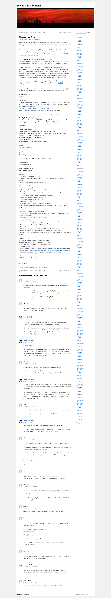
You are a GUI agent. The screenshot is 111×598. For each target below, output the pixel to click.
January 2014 (79, 257)
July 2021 (79, 126)
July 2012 (79, 283)
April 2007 (79, 375)
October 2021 (79, 121)
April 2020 (79, 148)
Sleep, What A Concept (65, 32)
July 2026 (79, 38)
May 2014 (79, 251)
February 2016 (80, 221)
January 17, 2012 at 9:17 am (29, 342)
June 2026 (79, 40)
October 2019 (79, 156)
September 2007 (80, 368)
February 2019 (80, 168)
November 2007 (80, 365)
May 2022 (79, 111)
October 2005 (79, 401)
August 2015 (79, 229)
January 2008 (79, 362)
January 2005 (79, 414)
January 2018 (79, 187)
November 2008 (80, 347)
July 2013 (79, 266)
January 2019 (79, 170)
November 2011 (80, 295)
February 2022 (80, 116)
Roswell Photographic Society (41, 61)
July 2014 (79, 248)
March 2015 (79, 237)
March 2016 (79, 219)
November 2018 (80, 172)
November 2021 (80, 120)
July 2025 (79, 56)
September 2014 (80, 245)
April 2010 (79, 323)
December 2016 (80, 206)
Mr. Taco (63, 61)
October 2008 (79, 349)
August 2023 (79, 89)
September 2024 (80, 70)
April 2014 (79, 253)
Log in (78, 423)
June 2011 (79, 302)
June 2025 (79, 57)
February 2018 (80, 186)
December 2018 (80, 171)
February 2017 (80, 203)
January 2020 (79, 152)
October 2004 (79, 419)
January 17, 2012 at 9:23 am (29, 363)
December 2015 (80, 223)
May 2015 (79, 234)
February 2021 (80, 133)
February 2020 (80, 151)
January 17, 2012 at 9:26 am (29, 381)
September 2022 (80, 105)
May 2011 (79, 304)
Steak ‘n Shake (55, 394)
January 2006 (79, 397)
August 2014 (79, 247)
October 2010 (79, 314)
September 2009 (80, 333)
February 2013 (80, 273)
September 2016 (80, 210)
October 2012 (79, 279)
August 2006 (79, 387)
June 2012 (79, 285)
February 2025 (80, 63)
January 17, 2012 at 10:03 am (30, 473)
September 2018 (80, 175)
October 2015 (79, 226)
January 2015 (79, 240)
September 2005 (80, 403)
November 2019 (80, 155)
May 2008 (79, 356)
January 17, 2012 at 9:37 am (29, 406)
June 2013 (79, 267)
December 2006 (80, 381)
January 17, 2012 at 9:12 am (29, 318)
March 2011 (79, 307)
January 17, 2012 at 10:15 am (30, 508)
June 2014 (79, 250)
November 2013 (80, 260)
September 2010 (80, 315)
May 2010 (79, 321)
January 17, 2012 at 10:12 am (30, 486)
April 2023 (79, 95)
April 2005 (79, 410)
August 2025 (79, 54)
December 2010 (80, 311)
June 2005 (79, 407)
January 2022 (79, 117)
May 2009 (79, 339)
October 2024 (79, 69)
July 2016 (79, 213)
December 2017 (80, 188)
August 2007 (79, 369)
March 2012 (79, 289)
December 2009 (80, 328)
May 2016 (79, 216)
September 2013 (80, 263)
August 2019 (79, 159)
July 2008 (79, 353)
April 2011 (79, 305)
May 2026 (79, 41)
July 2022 (79, 108)
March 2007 (79, 377)
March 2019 (79, 167)
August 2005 (79, 404)
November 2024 (80, 67)
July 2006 (79, 388)
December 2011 (80, 293)
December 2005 (80, 398)
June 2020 (79, 145)
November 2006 (80, 382)
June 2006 (79, 390)
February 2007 (80, 378)
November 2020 (80, 137)
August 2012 (79, 282)
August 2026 (79, 37)
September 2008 (80, 350)
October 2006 (79, 384)
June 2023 (79, 92)
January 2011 (79, 310)
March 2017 (79, 202)
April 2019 (79, 165)
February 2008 (80, 361)
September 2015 (80, 228)
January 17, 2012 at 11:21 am (30, 582)
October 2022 (79, 104)
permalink (44, 267)
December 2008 (80, 346)
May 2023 (79, 94)
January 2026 (79, 47)
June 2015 (79, 232)
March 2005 (79, 412)
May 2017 (79, 199)
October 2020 (79, 139)
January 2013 (79, 275)
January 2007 (79, 379)
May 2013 (79, 269)
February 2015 (80, 238)
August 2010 (79, 317)
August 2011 (79, 299)
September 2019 (80, 158)
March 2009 (79, 342)
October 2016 (79, 209)
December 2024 (80, 66)
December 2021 (80, 118)
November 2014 (80, 242)
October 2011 (79, 296)
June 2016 (79, 215)
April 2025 (79, 60)
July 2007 (79, 371)
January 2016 (79, 222)
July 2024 (79, 73)
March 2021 (79, 132)
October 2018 (79, 174)
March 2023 (79, 97)
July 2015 (79, 231)
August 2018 (79, 177)
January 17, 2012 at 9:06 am (29, 281)
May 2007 (79, 374)
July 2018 (79, 178)
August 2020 (79, 142)
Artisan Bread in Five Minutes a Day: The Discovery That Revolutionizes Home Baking (47, 250)
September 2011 (80, 298)
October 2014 (79, 244)
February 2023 (80, 98)
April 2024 (79, 78)
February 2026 (80, 46)
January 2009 (79, 344)
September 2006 (80, 385)
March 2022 (79, 114)
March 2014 (79, 254)
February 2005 (80, 413)
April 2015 (79, 235)
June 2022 (79, 110)
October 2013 (79, 261)
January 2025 (79, 65)
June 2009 (79, 337)
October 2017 (79, 191)
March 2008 (79, 359)
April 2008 (79, 358)
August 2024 (79, 72)
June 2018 (79, 180)
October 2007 (79, 366)
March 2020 (79, 149)
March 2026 (79, 44)
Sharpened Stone (26, 219)
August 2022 (79, 107)
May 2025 (79, 59)
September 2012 (80, 280)
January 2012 (79, 292)
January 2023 (79, 100)
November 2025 (80, 50)
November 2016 (80, 207)
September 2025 (80, 53)
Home (20, 27)
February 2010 (80, 326)
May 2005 (79, 409)
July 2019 (79, 161)
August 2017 (79, 194)
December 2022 (80, 101)
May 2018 (79, 181)
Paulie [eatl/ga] (36, 39)
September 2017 (80, 193)
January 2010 (79, 327)
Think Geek (52, 133)
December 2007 (80, 363)
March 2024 (79, 79)
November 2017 (80, 190)
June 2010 (79, 320)
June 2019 (79, 162)
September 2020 (80, 140)
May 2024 (79, 76)
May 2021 (79, 129)
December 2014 (80, 241)
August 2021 (79, 124)
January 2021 (79, 135)
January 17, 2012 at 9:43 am (29, 422)
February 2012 (80, 291)
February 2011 (80, 308)
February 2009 (80, 343)
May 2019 (79, 164)
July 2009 (79, 336)
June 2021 (79, 127)
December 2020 (80, 136)
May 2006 (79, 391)
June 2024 (79, 75)
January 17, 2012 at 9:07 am (29, 305)
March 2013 (79, 272)
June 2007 (79, 372)
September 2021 (80, 123)
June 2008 (79, 355)
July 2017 (79, 196)
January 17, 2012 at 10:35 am (30, 566)
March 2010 (79, 324)
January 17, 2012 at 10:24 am (30, 519)
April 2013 (79, 270)
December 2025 (80, 48)
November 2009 (80, 330)
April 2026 (79, 43)
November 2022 (80, 102)
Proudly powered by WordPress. (83, 594)
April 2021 (79, 130)
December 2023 (80, 83)
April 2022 (79, 113)
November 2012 (80, 277)
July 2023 (79, 91)
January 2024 (79, 82)
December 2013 (80, 258)
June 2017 (79, 197)
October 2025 (79, 51)
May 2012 (79, 286)
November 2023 (80, 85)
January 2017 (79, 205)
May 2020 (79, 146)
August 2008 (79, 352)
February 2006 (80, 396)
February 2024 (80, 81)
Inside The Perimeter (29, 5)
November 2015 (80, 225)
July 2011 (79, 301)
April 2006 (79, 393)
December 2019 (80, 153)
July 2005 (79, 406)
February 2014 (80, 256)
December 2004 (80, 416)
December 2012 (80, 276)
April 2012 (79, 288)
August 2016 (79, 212)
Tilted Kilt (60, 83)
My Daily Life (33, 267)
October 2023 (79, 86)
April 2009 (79, 340)
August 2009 (79, 334)
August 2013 (79, 264)
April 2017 (79, 200)
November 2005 (80, 400)
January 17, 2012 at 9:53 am (29, 439)
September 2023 (80, 88)
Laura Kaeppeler (52, 351)
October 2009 (79, 331)
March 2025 (79, 62)
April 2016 (79, 218)
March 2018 (79, 184)
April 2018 (79, 183)
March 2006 (79, 394)
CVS (35, 81)
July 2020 (79, 143)
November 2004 (80, 417)
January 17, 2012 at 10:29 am (30, 553)
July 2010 (79, 318)
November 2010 (80, 312)
